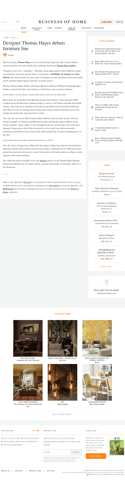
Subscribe (107, 22)
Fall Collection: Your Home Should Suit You (28, 405)
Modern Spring (62, 404)
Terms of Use (49, 458)
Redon (97, 362)
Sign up (26, 182)
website (43, 160)
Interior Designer (106, 235)
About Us (5, 471)
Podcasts (87, 28)
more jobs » (107, 266)
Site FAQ (50, 471)
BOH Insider (8, 188)
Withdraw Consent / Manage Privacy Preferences (106, 474)
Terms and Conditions (104, 470)
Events (58, 28)
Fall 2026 (62, 360)
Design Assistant (106, 173)
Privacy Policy (47, 460)
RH (62, 402)
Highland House (97, 402)
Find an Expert (72, 29)
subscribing (54, 185)
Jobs (49, 28)
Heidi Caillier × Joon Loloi (62, 358)
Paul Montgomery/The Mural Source (97, 359)
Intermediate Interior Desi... (106, 220)
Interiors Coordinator (106, 202)
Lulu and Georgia (27, 402)
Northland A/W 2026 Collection (28, 360)
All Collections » (62, 414)
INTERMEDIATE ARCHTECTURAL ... (107, 251)
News (23, 28)
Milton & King (28, 358)
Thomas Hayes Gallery (66, 65)
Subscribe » (96, 456)
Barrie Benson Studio (97, 404)
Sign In (119, 22)
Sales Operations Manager (106, 188)
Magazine (99, 28)
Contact (19, 471)
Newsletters (35, 471)
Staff (11, 55)
